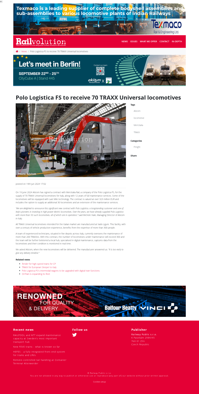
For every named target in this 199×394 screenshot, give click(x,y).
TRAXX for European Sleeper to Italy (39, 267)
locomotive (139, 117)
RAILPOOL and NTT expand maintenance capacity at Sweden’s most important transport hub (37, 338)
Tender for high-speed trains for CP (39, 263)
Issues (133, 41)
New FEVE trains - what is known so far (36, 346)
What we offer (148, 41)
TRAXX (137, 132)
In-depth (177, 41)
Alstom (137, 110)
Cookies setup (99, 381)
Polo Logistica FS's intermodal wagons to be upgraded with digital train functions (61, 270)
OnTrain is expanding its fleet (36, 273)
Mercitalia (138, 125)
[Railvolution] (42, 41)
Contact (164, 41)
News (125, 41)
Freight (137, 146)
